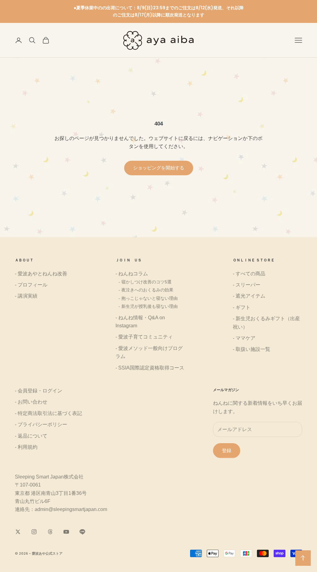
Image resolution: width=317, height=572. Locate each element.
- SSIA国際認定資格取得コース (149, 367)
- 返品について (31, 436)
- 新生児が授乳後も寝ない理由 (148, 306)
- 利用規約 (26, 447)
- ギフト (241, 307)
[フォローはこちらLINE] (82, 532)
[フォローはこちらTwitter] (18, 532)
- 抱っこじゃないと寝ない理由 (148, 298)
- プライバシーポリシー (41, 424)
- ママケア (244, 338)
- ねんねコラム (131, 273)
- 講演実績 (26, 296)
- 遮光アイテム (249, 296)
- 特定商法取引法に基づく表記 (48, 413)
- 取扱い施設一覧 (251, 349)
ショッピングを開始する (158, 167)
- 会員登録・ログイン (38, 390)
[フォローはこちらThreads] (50, 532)
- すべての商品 (249, 273)
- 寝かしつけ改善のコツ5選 (145, 281)
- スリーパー (246, 284)
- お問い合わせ (31, 401)
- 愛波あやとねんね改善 (41, 273)
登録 (226, 450)
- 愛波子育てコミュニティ (144, 336)
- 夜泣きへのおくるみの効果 (146, 289)
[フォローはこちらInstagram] (34, 532)
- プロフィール (31, 284)
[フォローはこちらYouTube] (66, 532)
